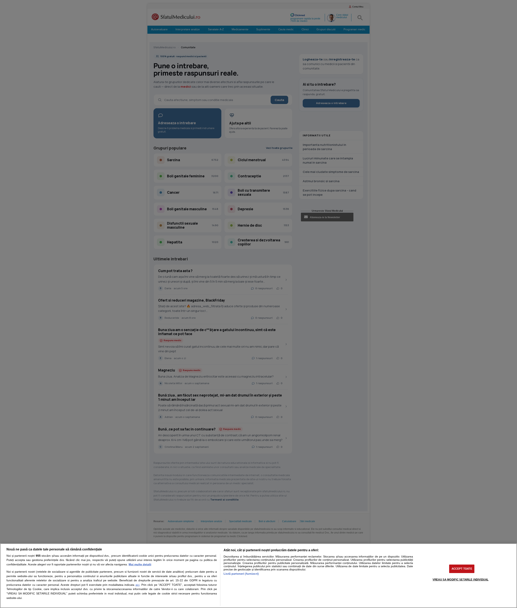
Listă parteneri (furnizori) (241, 573)
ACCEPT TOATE (462, 568)
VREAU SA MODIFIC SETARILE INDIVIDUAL (461, 579)
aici (138, 584)
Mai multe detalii (140, 564)
